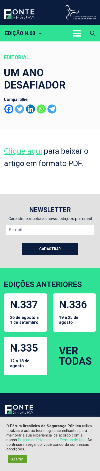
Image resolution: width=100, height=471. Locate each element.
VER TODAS (75, 356)
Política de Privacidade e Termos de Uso (52, 440)
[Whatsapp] (41, 109)
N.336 (73, 312)
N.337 (24, 312)
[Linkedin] (30, 109)
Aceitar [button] (17, 459)
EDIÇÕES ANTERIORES (43, 284)
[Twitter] (19, 109)
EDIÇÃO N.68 (20, 33)
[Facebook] (8, 109)
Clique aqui (23, 150)
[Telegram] (51, 109)
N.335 (24, 355)
